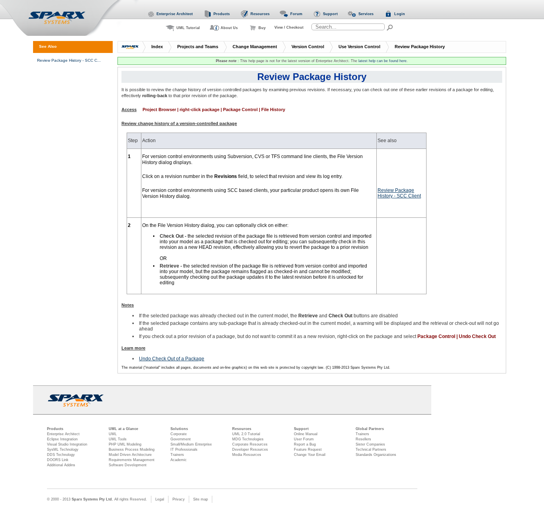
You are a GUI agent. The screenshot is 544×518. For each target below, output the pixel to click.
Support (301, 429)
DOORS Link (57, 460)
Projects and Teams (197, 46)
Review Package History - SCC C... (69, 60)
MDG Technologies (248, 439)
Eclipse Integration (62, 439)
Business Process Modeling (132, 450)
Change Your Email (309, 455)
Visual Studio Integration (67, 444)
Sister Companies (370, 444)
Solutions (179, 429)
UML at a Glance (123, 429)
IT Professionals (184, 450)
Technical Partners (371, 450)
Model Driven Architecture (130, 455)
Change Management (255, 46)
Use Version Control (359, 46)
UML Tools (118, 439)
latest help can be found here (382, 61)
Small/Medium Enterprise (191, 444)
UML (113, 434)
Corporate (178, 434)
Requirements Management (132, 460)
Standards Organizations (376, 455)
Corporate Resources (250, 444)
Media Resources (246, 455)
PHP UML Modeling (125, 444)
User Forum (304, 439)
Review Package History (420, 46)
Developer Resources (250, 450)
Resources (241, 429)
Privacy (178, 499)
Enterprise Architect (63, 434)
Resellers (363, 439)
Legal (159, 499)
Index (157, 46)
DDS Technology (61, 455)
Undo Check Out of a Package (171, 359)
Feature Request (308, 450)
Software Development (128, 465)
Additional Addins (61, 465)
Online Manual (305, 434)
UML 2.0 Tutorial (246, 434)
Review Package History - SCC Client (399, 193)
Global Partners (370, 429)
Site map (200, 499)
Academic (178, 460)
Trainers (177, 455)
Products (55, 429)
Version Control (308, 46)
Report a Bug (305, 444)
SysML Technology (62, 450)
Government (180, 439)
